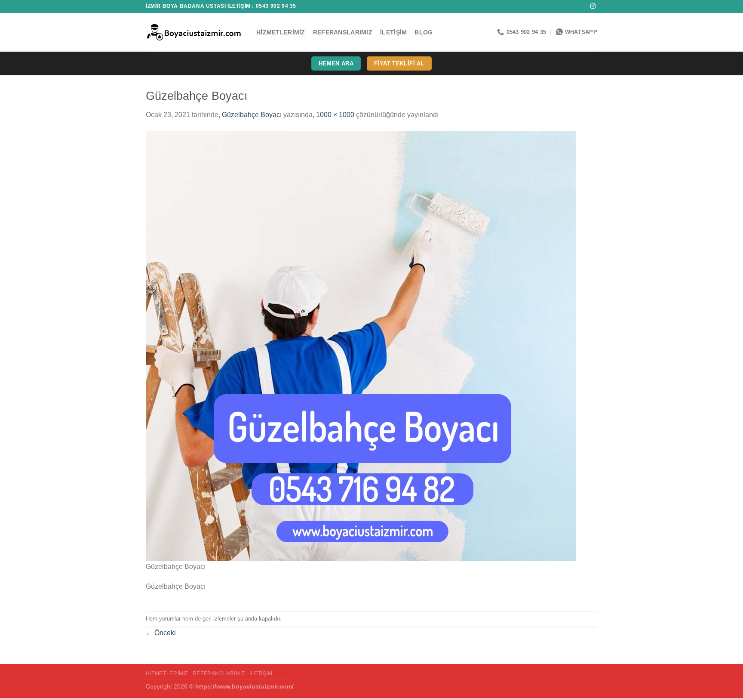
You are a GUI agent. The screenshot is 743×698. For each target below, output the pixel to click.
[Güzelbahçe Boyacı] (361, 345)
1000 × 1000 (335, 114)
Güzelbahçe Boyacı (252, 114)
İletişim (393, 32)
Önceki (161, 632)
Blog (423, 32)
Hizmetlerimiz (280, 32)
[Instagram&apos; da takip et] (593, 6)
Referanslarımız (342, 32)
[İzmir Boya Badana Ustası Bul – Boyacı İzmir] (194, 32)
